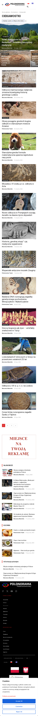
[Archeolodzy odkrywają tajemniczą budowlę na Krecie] (15, 58)
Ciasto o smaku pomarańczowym (24, 530)
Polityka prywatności (9, 696)
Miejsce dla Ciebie (19, 21)
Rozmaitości (14, 12)
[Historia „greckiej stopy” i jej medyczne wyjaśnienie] (19, 230)
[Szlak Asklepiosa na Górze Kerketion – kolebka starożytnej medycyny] (19, 36)
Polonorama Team (7, 128)
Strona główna (6, 12)
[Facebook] (3, 591)
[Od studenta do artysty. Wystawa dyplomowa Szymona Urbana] (7, 517)
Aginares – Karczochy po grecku (24, 550)
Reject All (19, 712)
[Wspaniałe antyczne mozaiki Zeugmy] (19, 259)
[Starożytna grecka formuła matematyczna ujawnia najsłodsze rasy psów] (19, 141)
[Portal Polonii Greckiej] (15, 4)
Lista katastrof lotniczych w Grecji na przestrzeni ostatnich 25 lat (18, 358)
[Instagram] (16, 591)
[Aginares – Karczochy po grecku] (7, 553)
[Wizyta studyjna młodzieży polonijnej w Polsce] (7, 472)
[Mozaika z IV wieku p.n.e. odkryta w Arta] (19, 172)
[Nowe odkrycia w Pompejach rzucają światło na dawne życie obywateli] (19, 201)
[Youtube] (12, 591)
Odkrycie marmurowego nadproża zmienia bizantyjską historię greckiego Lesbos (17, 92)
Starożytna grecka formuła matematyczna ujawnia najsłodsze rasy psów (17, 155)
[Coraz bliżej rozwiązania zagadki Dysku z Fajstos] (19, 401)
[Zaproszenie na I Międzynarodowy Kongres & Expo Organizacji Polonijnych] (7, 495)
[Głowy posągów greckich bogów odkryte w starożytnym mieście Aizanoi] (19, 110)
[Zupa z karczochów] (7, 543)
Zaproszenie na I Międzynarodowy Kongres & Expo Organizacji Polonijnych (25, 495)
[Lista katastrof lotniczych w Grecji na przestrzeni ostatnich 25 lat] (19, 345)
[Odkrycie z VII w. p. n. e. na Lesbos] (19, 374)
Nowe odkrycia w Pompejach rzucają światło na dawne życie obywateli (18, 213)
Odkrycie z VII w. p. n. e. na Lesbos (17, 386)
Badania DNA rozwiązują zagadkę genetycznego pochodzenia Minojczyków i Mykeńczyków (17, 299)
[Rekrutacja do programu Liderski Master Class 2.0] (7, 506)
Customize (19, 706)
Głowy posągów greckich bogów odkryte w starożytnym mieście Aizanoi (16, 123)
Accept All (19, 701)
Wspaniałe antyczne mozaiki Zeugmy (18, 270)
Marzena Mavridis (7, 97)
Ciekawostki (5, 36)
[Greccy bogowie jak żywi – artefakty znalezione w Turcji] (19, 317)
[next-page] (15, 425)
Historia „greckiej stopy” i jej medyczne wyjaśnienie (14, 242)
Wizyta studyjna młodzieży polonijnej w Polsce (18, 566)
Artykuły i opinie (7, 21)
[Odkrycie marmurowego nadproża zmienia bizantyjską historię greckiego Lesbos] (19, 78)
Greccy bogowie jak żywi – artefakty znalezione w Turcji (18, 329)
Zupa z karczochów (20, 540)
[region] (19, 697)
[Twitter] (7, 591)
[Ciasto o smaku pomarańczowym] (7, 532)
